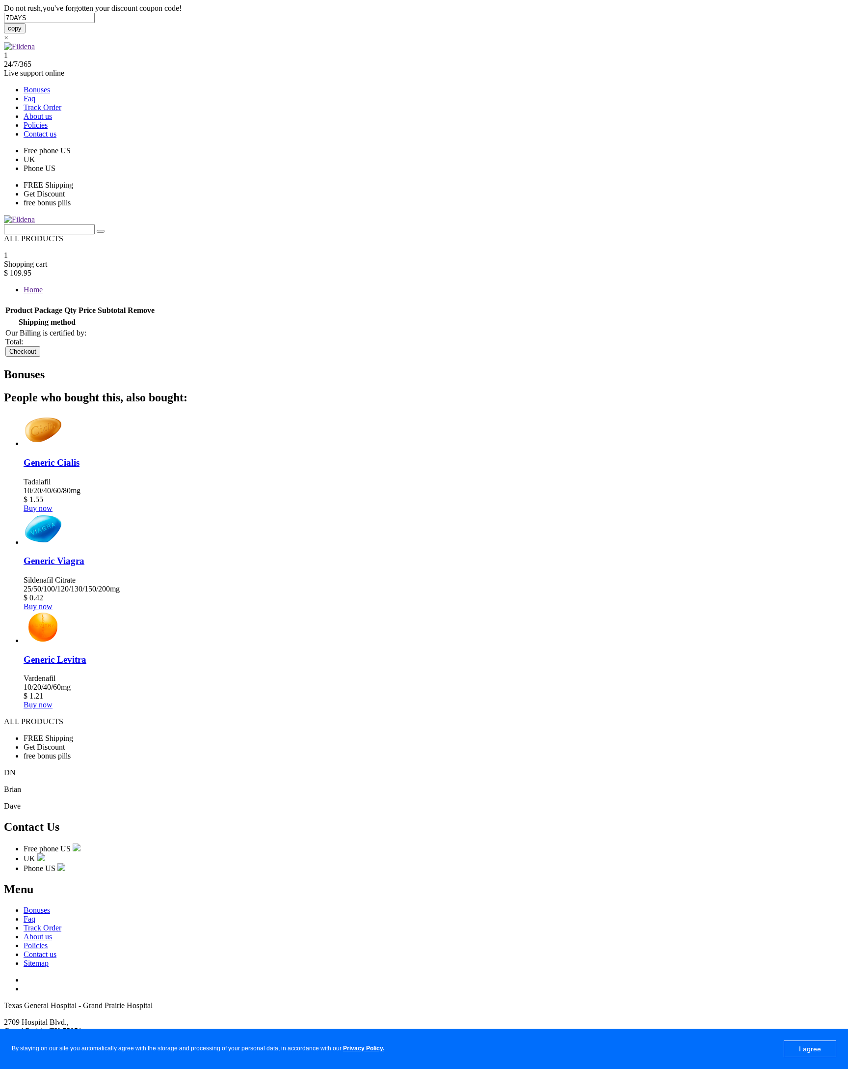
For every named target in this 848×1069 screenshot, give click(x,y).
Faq (29, 98)
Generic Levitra (55, 659)
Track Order (42, 107)
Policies (36, 125)
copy (15, 28)
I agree (810, 1049)
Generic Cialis (52, 462)
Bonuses (37, 89)
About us (38, 116)
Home (33, 289)
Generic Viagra (54, 561)
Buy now (38, 508)
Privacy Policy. (363, 1048)
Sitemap (36, 963)
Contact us (40, 134)
